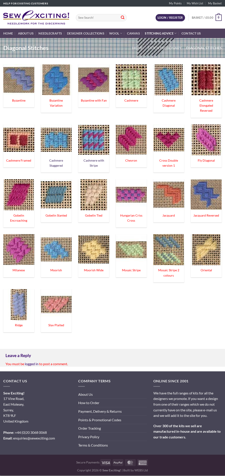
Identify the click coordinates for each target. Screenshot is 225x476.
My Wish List (195, 3)
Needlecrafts (50, 33)
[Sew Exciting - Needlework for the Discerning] (36, 18)
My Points (175, 3)
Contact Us (191, 33)
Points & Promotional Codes (99, 420)
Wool (114, 33)
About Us (26, 33)
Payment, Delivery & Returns (100, 411)
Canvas (133, 33)
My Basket (215, 3)
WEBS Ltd (141, 470)
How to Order (88, 403)
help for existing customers (25, 3)
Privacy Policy (88, 437)
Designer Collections (85, 33)
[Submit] (122, 18)
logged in (31, 364)
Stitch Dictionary (164, 48)
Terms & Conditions (93, 445)
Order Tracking (89, 428)
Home (8, 33)
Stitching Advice (159, 33)
